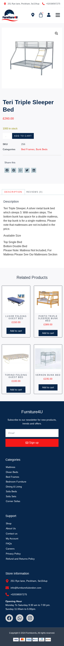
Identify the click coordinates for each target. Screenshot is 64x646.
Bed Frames (27, 149)
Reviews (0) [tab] (34, 192)
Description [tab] (13, 192)
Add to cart (23, 136)
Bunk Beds (41, 149)
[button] (58, 15)
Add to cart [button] (16, 330)
